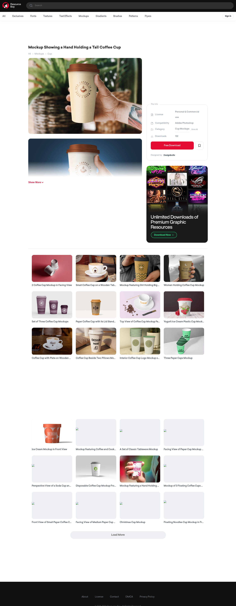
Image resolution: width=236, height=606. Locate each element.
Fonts (33, 16)
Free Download (172, 145)
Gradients (101, 16)
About (85, 597)
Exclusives (17, 16)
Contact (114, 597)
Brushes (117, 16)
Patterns (133, 16)
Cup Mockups (182, 129)
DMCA (129, 597)
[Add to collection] (199, 146)
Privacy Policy (147, 597)
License (99, 597)
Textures (47, 16)
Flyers (148, 16)
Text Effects (65, 16)
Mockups (84, 16)
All (3, 16)
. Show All (194, 129)
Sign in (228, 16)
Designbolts (169, 155)
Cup (50, 54)
